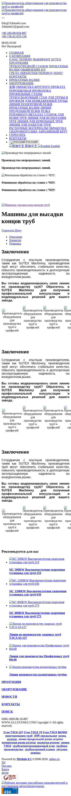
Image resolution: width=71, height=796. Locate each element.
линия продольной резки (40, 739)
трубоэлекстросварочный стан (34, 745)
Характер (15, 240)
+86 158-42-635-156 (14, 36)
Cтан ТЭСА (50, 732)
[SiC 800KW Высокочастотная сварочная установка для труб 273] (39, 605)
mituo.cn (54, 759)
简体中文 (31, 146)
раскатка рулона (48, 742)
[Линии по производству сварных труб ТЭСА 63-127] (39, 627)
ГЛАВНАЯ (16, 52)
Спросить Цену (12, 230)
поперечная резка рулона (19, 742)
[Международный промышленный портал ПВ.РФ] (10, 779)
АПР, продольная (45, 735)
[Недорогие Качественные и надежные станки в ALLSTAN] (35, 8)
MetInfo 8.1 (24, 759)
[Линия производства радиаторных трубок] (37, 667)
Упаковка (15, 243)
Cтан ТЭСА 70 (33, 732)
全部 (12, 86)
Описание (15, 236)
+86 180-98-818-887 (14, 33)
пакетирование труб (19, 735)
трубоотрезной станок (40, 749)
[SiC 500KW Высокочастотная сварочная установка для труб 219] (39, 562)
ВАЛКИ (62, 732)
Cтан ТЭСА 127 (13, 732)
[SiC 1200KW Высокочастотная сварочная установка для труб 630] (39, 583)
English (55, 146)
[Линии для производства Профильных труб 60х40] (39, 648)
